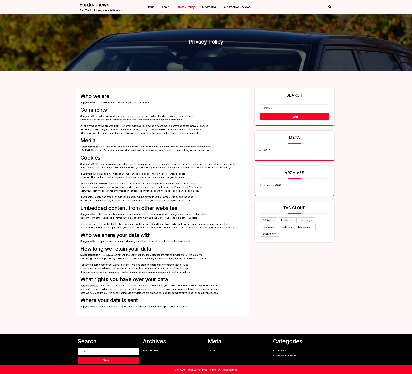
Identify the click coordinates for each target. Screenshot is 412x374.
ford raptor (269, 226)
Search (294, 117)
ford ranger (306, 220)
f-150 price (269, 220)
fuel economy (305, 226)
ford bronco (287, 220)
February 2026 (272, 185)
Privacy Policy (186, 7)
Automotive (209, 7)
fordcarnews (94, 5)
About (165, 7)
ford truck (286, 226)
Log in (266, 149)
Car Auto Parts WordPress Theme (196, 369)
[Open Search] (327, 7)
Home (150, 7)
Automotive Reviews (237, 7)
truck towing (270, 233)
